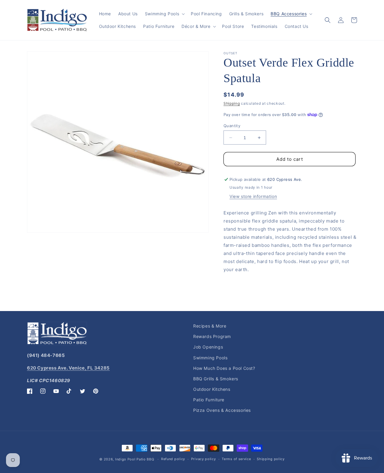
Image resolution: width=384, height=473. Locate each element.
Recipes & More (209, 325)
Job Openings (208, 346)
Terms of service (236, 459)
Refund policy (173, 459)
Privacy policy (203, 459)
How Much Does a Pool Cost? (224, 368)
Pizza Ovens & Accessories (222, 410)
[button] (164, 13)
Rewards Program (212, 336)
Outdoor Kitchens (211, 389)
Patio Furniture (208, 399)
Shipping (232, 103)
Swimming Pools (210, 357)
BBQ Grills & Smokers (215, 378)
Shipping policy (271, 459)
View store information (253, 196)
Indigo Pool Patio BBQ (134, 459)
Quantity (232, 125)
